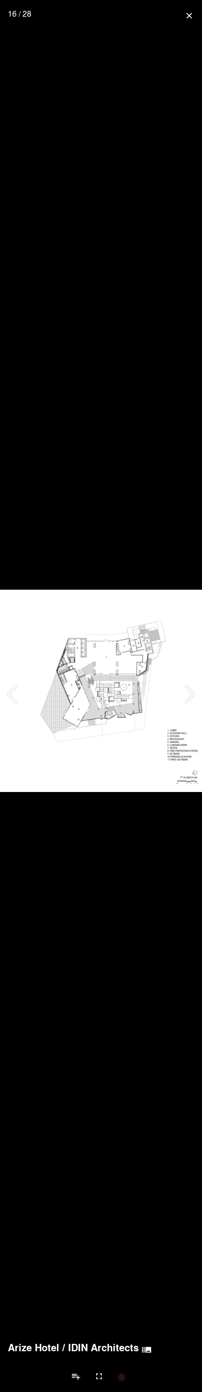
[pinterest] (121, 1376)
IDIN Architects (103, 1347)
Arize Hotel (33, 1347)
